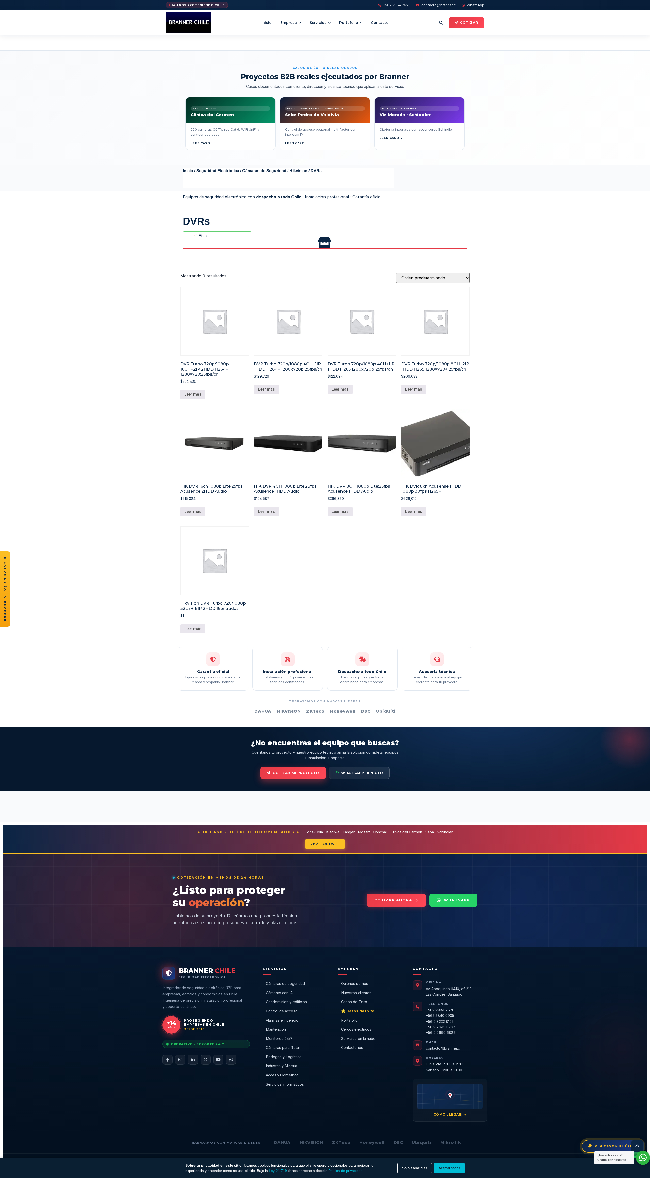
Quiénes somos (354, 983)
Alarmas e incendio (282, 1020)
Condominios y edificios (286, 1002)
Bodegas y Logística (283, 1057)
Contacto (380, 22)
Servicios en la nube (358, 1038)
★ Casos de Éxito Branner (5, 589)
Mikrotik (450, 1142)
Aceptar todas (449, 1168)
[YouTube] (218, 1060)
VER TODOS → (325, 844)
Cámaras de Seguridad (264, 171)
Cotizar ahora (393, 900)
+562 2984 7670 (397, 5)
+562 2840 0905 (440, 1015)
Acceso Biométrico (282, 1075)
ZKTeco (341, 1142)
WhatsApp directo (362, 773)
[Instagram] (180, 1060)
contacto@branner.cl (438, 5)
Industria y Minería (281, 1066)
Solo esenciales (414, 1168)
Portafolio (348, 22)
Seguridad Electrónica (217, 171)
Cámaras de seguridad (285, 983)
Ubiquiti (421, 1142)
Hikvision (298, 171)
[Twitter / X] (206, 1060)
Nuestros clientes (356, 993)
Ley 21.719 (278, 1171)
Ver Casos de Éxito (616, 1146)
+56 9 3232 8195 (440, 1021)
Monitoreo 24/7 (279, 1038)
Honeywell (372, 1142)
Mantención (276, 1029)
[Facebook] (167, 1060)
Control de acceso (282, 1011)
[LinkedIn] (193, 1060)
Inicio (266, 22)
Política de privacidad (345, 1171)
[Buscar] (440, 22)
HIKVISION (311, 1142)
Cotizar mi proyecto (296, 773)
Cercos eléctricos (356, 1029)
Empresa (288, 22)
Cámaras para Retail (283, 1047)
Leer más (192, 394)
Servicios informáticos (285, 1084)
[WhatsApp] (231, 1060)
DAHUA (282, 1142)
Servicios (318, 22)
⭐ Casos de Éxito (358, 1011)
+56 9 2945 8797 (441, 1027)
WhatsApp (475, 5)
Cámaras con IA (279, 993)
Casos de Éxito (354, 1002)
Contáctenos (352, 1047)
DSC (398, 1142)
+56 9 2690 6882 (441, 1032)
